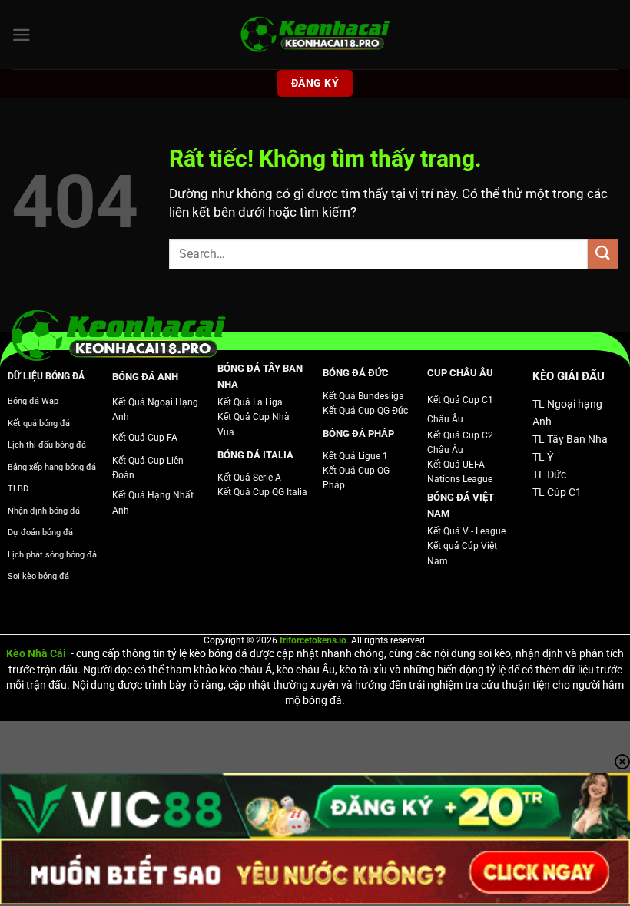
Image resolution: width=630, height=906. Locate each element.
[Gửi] (603, 254)
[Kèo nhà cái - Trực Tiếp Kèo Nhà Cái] (315, 35)
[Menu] (22, 35)
